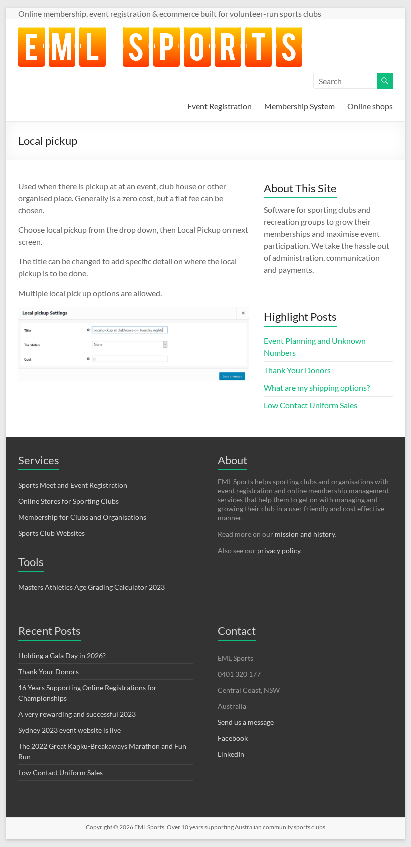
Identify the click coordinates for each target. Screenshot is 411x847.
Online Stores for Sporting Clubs (68, 501)
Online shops (370, 106)
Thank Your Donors (297, 370)
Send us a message (246, 722)
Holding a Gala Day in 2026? (62, 655)
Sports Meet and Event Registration (72, 485)
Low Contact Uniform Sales (310, 405)
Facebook (233, 738)
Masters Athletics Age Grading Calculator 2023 (91, 587)
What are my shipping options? (317, 387)
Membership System (299, 106)
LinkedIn (231, 754)
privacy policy (278, 550)
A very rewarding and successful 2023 (77, 714)
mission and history (305, 534)
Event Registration (219, 106)
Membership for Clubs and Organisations (82, 517)
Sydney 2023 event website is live (69, 730)
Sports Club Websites (51, 533)
